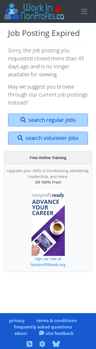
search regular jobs (51, 119)
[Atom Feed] (43, 345)
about (20, 333)
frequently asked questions (43, 327)
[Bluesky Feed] (57, 345)
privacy (17, 320)
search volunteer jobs (51, 138)
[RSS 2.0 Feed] (30, 345)
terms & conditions (56, 320)
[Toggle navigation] (84, 11)
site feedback (60, 333)
